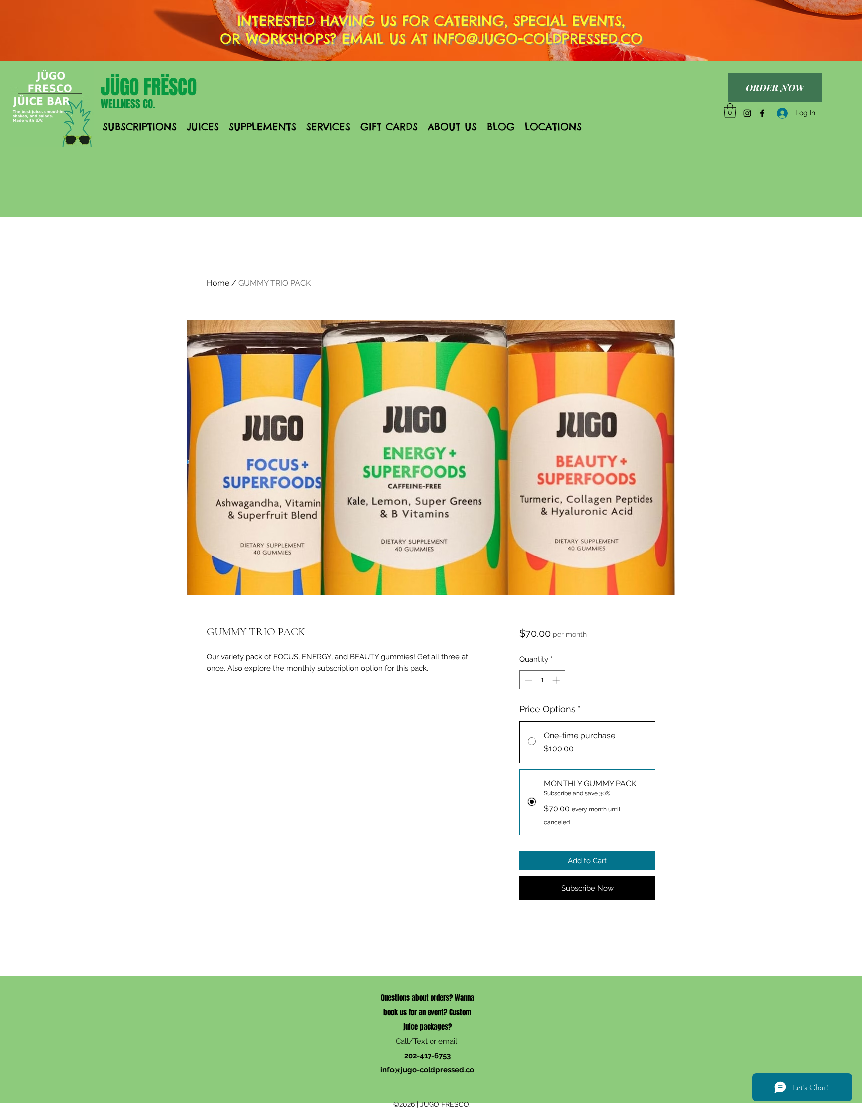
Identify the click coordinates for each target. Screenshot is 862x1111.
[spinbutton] (542, 680)
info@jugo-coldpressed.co (427, 1069)
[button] (730, 110)
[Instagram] (747, 113)
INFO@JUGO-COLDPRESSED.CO (538, 38)
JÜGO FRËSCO (149, 87)
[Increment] (557, 680)
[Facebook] (762, 113)
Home (218, 283)
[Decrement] (527, 680)
